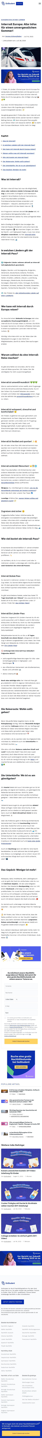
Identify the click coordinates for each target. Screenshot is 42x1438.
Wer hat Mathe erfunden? (30, 1399)
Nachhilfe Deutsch (7, 1332)
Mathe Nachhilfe (6, 1329)
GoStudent (7, 1176)
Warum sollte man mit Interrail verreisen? (18, 153)
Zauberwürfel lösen (28, 1403)
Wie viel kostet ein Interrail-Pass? (15, 157)
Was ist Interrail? (9, 141)
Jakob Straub (16, 1104)
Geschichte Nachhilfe (29, 1332)
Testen (19, 3)
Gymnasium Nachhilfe (8, 1361)
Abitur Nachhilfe (6, 1370)
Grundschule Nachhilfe (8, 1354)
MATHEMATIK (28, 1104)
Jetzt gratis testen (12, 1302)
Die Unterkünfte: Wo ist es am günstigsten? (19, 165)
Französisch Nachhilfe (29, 1339)
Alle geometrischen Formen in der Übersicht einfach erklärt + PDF (21, 1101)
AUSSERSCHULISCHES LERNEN (13, 20)
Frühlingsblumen (27, 1396)
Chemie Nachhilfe (7, 1336)
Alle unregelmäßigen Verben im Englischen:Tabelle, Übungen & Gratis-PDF (24, 1123)
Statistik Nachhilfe (28, 1326)
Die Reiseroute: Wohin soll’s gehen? (16, 161)
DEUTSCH (22, 1094)
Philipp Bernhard (17, 1114)
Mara (13, 1094)
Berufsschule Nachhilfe (8, 1364)
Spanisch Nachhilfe (7, 1342)
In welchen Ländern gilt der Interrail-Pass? (19, 145)
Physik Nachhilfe (6, 1346)
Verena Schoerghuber (13, 36)
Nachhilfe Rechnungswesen (31, 1329)
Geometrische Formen (29, 1379)
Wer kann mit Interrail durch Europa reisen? (19, 149)
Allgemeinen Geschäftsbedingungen (20, 1025)
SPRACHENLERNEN (25, 1126)
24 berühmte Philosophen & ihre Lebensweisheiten (20, 1133)
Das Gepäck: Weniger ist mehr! (14, 170)
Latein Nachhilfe (6, 1339)
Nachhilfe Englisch (7, 1326)
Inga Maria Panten (18, 1136)
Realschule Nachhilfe (8, 1367)
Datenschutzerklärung (15, 1027)
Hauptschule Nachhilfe (8, 1357)
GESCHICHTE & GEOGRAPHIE (20, 1116)
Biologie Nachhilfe (28, 1336)
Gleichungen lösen (28, 1382)
